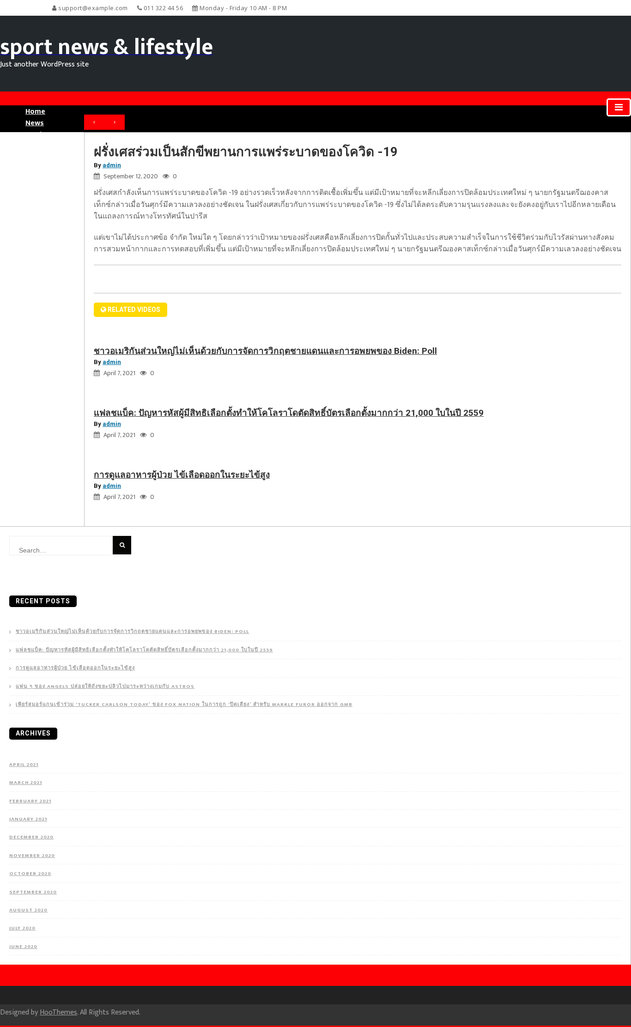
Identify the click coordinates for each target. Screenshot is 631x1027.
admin (112, 165)
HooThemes (58, 1012)
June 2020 (23, 946)
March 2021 (25, 782)
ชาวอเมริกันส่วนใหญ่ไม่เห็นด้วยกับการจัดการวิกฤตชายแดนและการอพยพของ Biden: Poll (265, 351)
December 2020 (31, 837)
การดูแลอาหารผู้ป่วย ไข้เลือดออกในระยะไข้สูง (182, 474)
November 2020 (32, 855)
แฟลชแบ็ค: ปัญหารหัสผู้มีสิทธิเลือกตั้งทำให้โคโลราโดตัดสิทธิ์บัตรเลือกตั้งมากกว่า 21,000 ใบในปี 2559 (289, 412)
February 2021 (30, 801)
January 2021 (28, 819)
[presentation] (94, 122)
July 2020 (22, 928)
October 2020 (30, 873)
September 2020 (33, 892)
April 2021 (23, 764)
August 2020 (28, 910)
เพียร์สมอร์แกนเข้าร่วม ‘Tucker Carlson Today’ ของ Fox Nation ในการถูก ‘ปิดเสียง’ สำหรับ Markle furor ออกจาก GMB (184, 705)
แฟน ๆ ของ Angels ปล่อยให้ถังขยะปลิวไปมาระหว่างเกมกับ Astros (105, 687)
